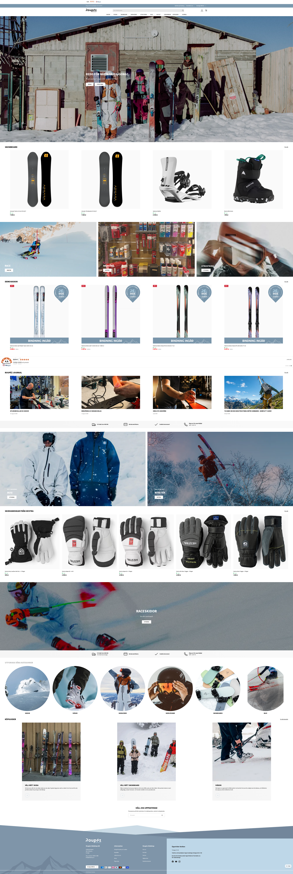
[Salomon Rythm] (182, 179)
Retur (115, 858)
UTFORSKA (206, 270)
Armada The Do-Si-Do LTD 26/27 (18, 211)
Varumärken (167, 14)
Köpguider (175, 14)
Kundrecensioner (147, 861)
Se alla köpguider (284, 719)
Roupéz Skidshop (92, 872)
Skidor (108, 14)
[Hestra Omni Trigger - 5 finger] (260, 541)
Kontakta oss (189, 5)
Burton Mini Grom (228, 211)
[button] (93, 1)
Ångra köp (116, 861)
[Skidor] (27, 688)
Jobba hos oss (117, 855)
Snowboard (124, 14)
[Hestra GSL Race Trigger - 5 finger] (203, 541)
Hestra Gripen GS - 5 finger (125, 571)
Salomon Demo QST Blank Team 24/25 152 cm (21, 346)
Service (144, 855)
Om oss (144, 849)
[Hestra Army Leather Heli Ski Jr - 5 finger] (32, 541)
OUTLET (158, 14)
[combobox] (148, 10)
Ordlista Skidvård (159, 411)
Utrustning (143, 14)
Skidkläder (134, 14)
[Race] (265, 688)
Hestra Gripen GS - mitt (67, 571)
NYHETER (9, 270)
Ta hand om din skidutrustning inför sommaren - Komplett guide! (248, 411)
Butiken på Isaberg (179, 5)
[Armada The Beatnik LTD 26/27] (110, 179)
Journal (184, 14)
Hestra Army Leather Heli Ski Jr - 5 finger (15, 571)
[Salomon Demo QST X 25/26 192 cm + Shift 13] (110, 314)
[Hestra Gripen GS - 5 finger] (146, 541)
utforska (11, 497)
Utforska (146, 622)
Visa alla (286, 147)
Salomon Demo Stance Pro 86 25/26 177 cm (235, 346)
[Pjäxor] (75, 688)
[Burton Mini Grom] (253, 179)
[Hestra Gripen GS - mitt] (89, 541)
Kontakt (144, 852)
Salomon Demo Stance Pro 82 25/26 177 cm (164, 346)
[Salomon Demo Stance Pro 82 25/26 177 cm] (182, 314)
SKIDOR (89, 84)
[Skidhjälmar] (170, 688)
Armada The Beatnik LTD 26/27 (89, 211)
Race (151, 14)
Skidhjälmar (170, 713)
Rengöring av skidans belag (91, 411)
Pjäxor (115, 14)
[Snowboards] (217, 688)
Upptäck (107, 270)
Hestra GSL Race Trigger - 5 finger (184, 571)
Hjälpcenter (145, 858)
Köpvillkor (116, 852)
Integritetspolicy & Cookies (120, 849)
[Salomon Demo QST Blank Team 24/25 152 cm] (39, 314)
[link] (146, 361)
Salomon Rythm (157, 211)
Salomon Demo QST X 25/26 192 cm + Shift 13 (92, 346)
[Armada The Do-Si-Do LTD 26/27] (39, 179)
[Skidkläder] (122, 688)
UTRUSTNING (100, 84)
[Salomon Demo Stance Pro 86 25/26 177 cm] (253, 314)
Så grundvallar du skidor (19, 411)
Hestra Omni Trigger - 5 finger (240, 571)
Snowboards (218, 713)
